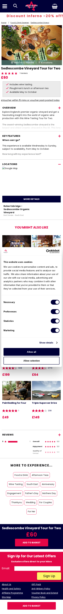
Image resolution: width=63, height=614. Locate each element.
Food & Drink (21, 475)
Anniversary (48, 484)
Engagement (14, 493)
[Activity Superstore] (31, 6)
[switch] (55, 311)
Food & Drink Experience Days (23, 22)
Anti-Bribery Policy (40, 588)
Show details (46, 342)
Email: (6, 568)
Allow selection (31, 360)
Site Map (6, 597)
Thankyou (16, 502)
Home (3, 22)
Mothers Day (49, 493)
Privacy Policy (38, 597)
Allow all (31, 351)
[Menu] (4, 6)
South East (32, 484)
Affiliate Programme (12, 593)
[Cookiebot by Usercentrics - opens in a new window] (46, 251)
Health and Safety (11, 588)
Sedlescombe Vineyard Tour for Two (46, 22)
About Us (6, 584)
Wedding (30, 502)
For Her (31, 511)
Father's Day (31, 493)
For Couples (45, 502)
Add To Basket (32, 605)
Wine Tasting (16, 484)
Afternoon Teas (40, 475)
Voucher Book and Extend (44, 593)
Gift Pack (36, 584)
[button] (49, 6)
